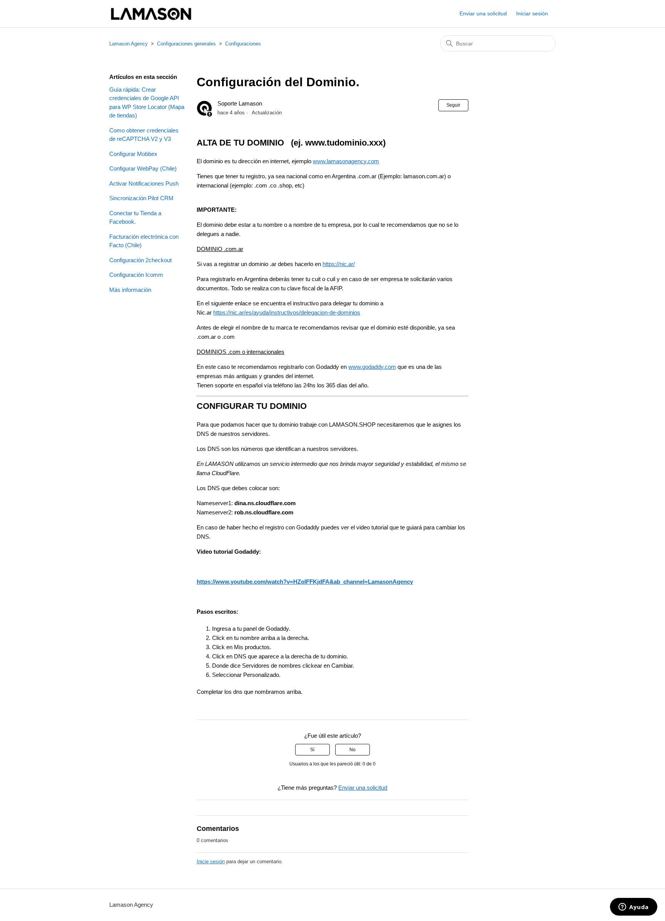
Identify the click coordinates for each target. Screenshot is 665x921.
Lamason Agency (128, 44)
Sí (312, 749)
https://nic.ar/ (338, 264)
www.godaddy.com (372, 366)
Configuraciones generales (186, 44)
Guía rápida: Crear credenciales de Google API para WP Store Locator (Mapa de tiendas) (146, 102)
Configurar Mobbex (133, 154)
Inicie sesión (211, 861)
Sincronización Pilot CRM (141, 198)
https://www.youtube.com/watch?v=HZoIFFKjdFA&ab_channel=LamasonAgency (305, 581)
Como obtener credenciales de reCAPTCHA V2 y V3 (144, 134)
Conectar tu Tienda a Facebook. (135, 217)
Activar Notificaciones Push (144, 183)
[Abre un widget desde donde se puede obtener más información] (633, 907)
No (352, 749)
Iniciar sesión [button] (532, 13)
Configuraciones (243, 44)
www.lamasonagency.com (346, 161)
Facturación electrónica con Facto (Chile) (144, 241)
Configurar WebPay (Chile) (143, 168)
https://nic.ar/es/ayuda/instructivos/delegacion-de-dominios (286, 312)
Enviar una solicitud (483, 13)
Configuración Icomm (136, 274)
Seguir (453, 105)
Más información (130, 289)
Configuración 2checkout (140, 260)
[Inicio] (150, 14)
